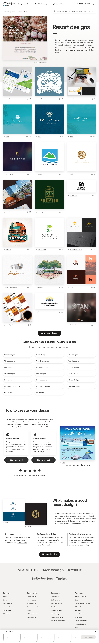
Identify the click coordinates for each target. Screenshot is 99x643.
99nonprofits (7, 614)
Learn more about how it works (78, 465)
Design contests (32, 596)
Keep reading (22, 542)
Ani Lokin (40, 99)
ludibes (7, 136)
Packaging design (56, 610)
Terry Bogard (9, 174)
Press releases (7, 603)
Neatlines (8, 249)
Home (5, 11)
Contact (5, 600)
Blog (76, 600)
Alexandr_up (73, 195)
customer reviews (39, 475)
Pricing (29, 610)
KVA (39, 312)
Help (76, 627)
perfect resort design (86, 50)
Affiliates (78, 610)
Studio (62, 4)
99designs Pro (31, 617)
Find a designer (44, 4)
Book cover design (57, 617)
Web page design (56, 603)
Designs (19, 11)
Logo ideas (78, 614)
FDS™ (29, 526)
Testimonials (7, 610)
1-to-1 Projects (31, 600)
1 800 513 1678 (84, 4)
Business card (55, 600)
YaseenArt (8, 99)
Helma (6, 522)
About (5, 596)
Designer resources (81, 620)
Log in (94, 4)
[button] (95, 631)
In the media (7, 607)
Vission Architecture (41, 62)
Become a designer (81, 596)
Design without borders (82, 603)
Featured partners (80, 624)
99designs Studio (32, 614)
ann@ (71, 174)
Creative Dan (73, 325)
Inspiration (55, 4)
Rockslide (72, 99)
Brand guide (55, 607)
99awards (78, 607)
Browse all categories (58, 620)
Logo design (55, 596)
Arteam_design (42, 249)
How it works (32, 4)
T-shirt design (55, 614)
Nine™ (39, 136)
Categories (22, 4)
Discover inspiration (33, 607)
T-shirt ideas (79, 617)
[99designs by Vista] (9, 4)
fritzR (63, 462)
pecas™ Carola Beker (76, 249)
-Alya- (71, 287)
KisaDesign (41, 212)
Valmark (40, 174)
